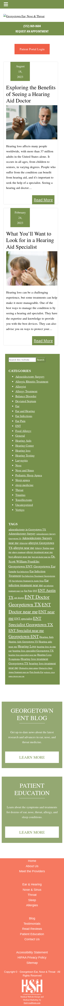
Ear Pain (20, 421)
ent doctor (19, 597)
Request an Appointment (32, 31)
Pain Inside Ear (36, 672)
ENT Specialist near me (26, 630)
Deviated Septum (25, 401)
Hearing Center (24, 445)
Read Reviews (32, 929)
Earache (12, 571)
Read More (43, 199)
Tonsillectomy (23, 500)
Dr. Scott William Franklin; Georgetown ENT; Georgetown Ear (32, 561)
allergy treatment (19, 552)
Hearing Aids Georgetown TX (23, 641)
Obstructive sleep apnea (28, 668)
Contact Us (32, 939)
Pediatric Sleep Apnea (28, 475)
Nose (18, 465)
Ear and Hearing (25, 411)
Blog (32, 918)
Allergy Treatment (26, 391)
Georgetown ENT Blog (32, 714)
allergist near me (23, 548)
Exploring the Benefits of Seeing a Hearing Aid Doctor (30, 94)
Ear (17, 406)
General (20, 436)
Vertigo (19, 510)
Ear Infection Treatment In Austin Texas (28, 581)
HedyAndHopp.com (32, 1002)
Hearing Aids (23, 441)
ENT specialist (23, 619)
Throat (19, 490)
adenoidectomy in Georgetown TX (27, 529)
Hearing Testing (25, 455)
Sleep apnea (22, 480)
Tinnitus (20, 495)
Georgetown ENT (24, 636)
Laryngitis (21, 460)
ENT (18, 426)
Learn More (32, 757)
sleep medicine (24, 485)
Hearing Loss (27, 646)
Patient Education (32, 789)
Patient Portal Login (32, 49)
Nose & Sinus (32, 889)
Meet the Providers (32, 871)
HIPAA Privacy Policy (32, 957)
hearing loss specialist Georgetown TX (33, 650)
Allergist (20, 386)
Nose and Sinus (24, 470)
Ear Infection (23, 571)
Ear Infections (23, 416)
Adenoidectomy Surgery (30, 376)
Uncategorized (24, 505)
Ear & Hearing (32, 884)
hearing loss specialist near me (23, 654)
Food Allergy (23, 431)
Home (32, 861)
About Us (32, 866)
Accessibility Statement (32, 952)
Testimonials (32, 923)
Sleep (32, 900)
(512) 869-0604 (32, 26)
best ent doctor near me (41, 556)
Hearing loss (23, 450)
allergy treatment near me (39, 552)
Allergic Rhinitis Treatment (31, 381)
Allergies (32, 905)
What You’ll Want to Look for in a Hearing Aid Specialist (30, 240)
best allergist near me (20, 556)
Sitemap (32, 962)
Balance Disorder (25, 396)
